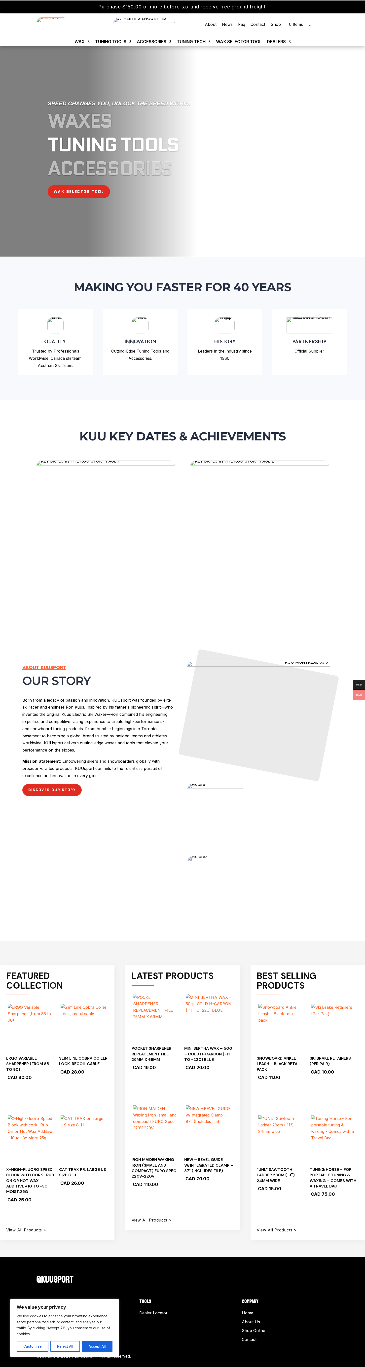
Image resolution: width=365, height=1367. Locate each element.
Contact (258, 25)
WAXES (80, 121)
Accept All (97, 1346)
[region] (64, 1328)
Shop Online (253, 1330)
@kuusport (54, 1280)
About (211, 25)
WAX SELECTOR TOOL (238, 42)
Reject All (65, 1346)
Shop (276, 25)
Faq (241, 25)
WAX (79, 42)
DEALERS (276, 42)
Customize (32, 1346)
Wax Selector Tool (79, 191)
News (227, 25)
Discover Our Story (52, 789)
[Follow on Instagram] (50, 1269)
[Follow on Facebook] (40, 1269)
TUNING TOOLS (110, 42)
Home (247, 1312)
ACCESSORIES (151, 42)
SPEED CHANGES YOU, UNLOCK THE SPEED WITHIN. (119, 103)
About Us (251, 1321)
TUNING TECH (191, 42)
